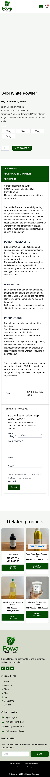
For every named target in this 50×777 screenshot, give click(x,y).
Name (11, 457)
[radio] (8, 131)
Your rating (12, 435)
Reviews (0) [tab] (10, 179)
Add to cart (22, 148)
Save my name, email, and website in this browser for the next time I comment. (25, 478)
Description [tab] (10, 168)
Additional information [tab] (17, 174)
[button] (41, 6)
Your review (15, 441)
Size (4, 126)
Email (11, 466)
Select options (13, 568)
